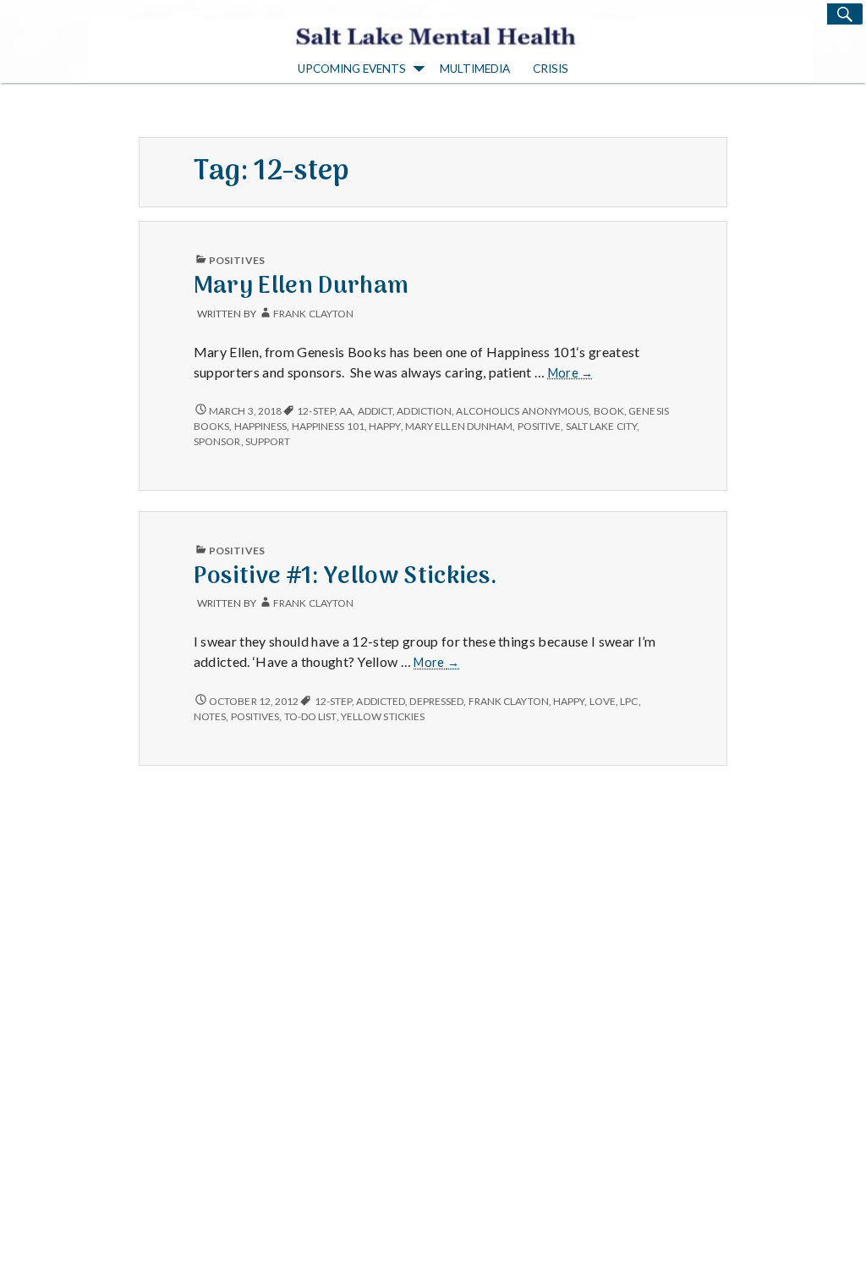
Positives (237, 260)
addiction (424, 411)
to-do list (310, 716)
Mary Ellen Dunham (459, 426)
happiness (261, 426)
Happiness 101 (328, 426)
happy (384, 426)
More (571, 373)
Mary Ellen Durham (301, 286)
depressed (436, 701)
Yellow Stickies (383, 716)
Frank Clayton (313, 313)
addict (375, 411)
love (602, 701)
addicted (380, 701)
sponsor (217, 441)
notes (210, 716)
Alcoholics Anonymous (522, 411)
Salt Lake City (601, 426)
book (609, 411)
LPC (629, 701)
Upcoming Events (352, 68)
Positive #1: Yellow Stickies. (345, 577)
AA (346, 411)
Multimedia (475, 68)
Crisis (550, 68)
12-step (316, 411)
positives (255, 716)
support (268, 441)
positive (540, 426)
